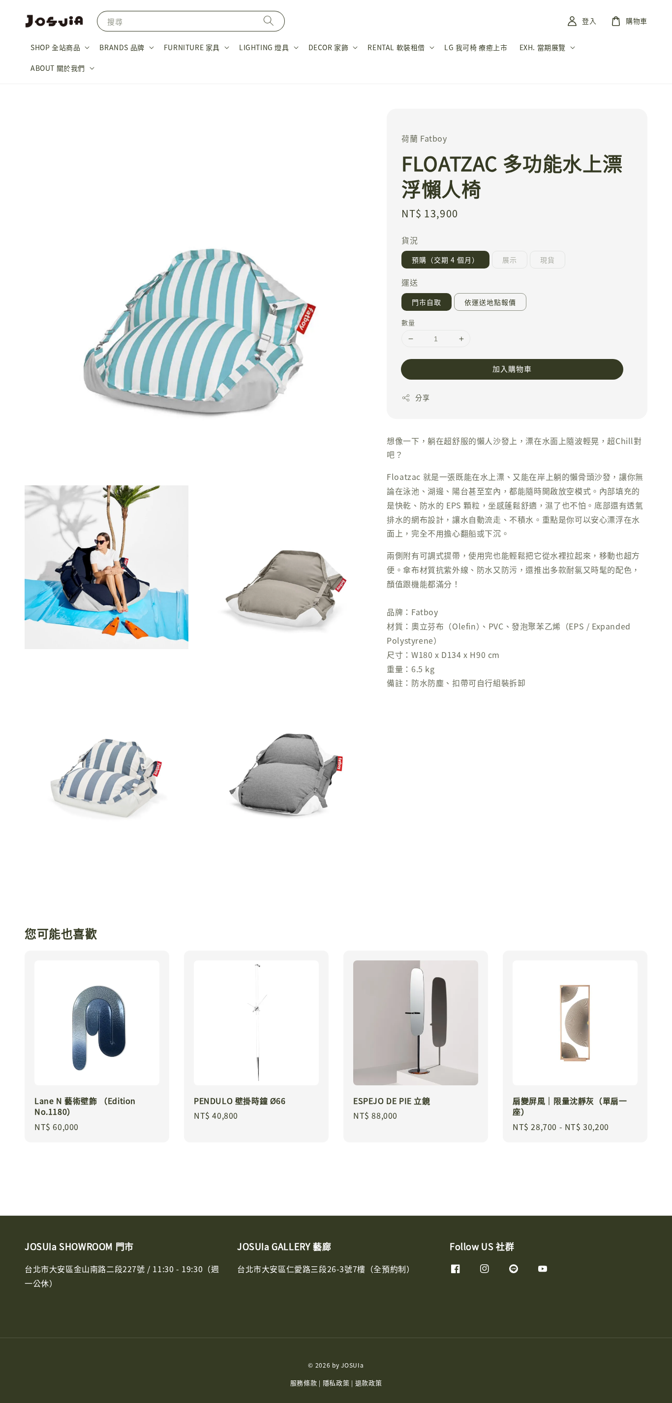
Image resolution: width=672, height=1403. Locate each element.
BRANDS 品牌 (121, 47)
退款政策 (368, 1382)
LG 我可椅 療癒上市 (476, 47)
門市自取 (426, 302)
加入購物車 (512, 368)
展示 (509, 260)
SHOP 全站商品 (55, 47)
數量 (408, 322)
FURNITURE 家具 (192, 47)
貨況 (409, 240)
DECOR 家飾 (328, 47)
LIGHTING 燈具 (264, 47)
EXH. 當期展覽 (542, 47)
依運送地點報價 (490, 302)
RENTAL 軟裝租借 (396, 47)
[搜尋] (268, 20)
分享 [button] (422, 397)
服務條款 (303, 1382)
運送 (409, 282)
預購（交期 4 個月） (445, 260)
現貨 (547, 260)
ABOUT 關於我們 (58, 67)
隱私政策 (336, 1382)
